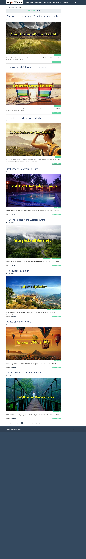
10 (32, 423)
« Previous (9, 423)
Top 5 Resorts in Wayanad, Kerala (23, 372)
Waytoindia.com (29, 2)
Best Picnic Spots (47, 2)
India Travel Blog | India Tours (12, 7)
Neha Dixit (38, 10)
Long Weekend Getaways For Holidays (26, 66)
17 (36, 423)
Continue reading (55, 61)
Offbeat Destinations (57, 2)
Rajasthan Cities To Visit (18, 321)
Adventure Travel (46, 258)
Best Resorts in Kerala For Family (23, 168)
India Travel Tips (57, 156)
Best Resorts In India (57, 411)
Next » (39, 423)
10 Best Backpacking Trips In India (23, 117)
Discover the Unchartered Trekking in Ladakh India (32, 16)
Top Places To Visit (38, 2)
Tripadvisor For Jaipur (17, 270)
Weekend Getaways (57, 54)
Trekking (51, 258)
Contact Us (65, 2)
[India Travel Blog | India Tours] (14, 2)
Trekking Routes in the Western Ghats (25, 219)
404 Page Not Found (75, 429)
